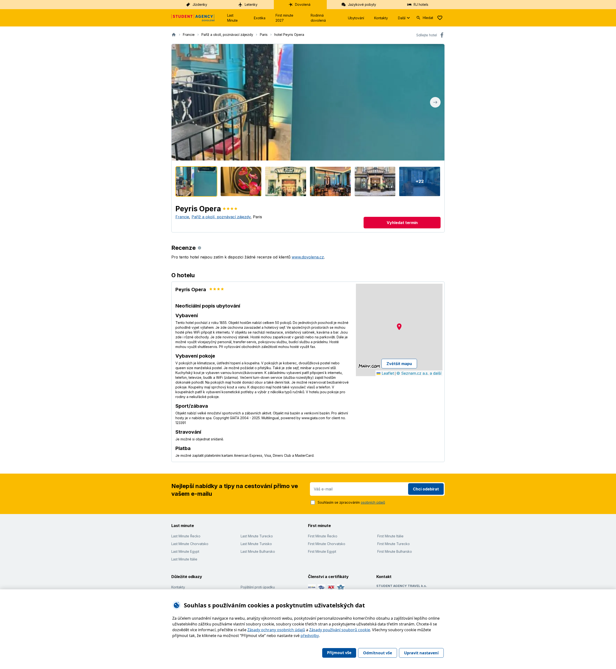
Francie (182, 216)
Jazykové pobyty (362, 4)
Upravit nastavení (421, 653)
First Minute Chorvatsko (326, 544)
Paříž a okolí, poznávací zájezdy (221, 216)
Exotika (259, 18)
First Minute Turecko (393, 544)
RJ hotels (421, 4)
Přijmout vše (339, 652)
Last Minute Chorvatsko (189, 544)
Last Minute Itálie (184, 559)
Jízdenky (199, 4)
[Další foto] (435, 102)
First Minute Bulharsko (394, 551)
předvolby (310, 635)
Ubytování (356, 18)
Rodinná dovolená (318, 17)
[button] (399, 326)
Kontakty (381, 18)
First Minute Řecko (322, 536)
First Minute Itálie (390, 536)
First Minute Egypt (322, 551)
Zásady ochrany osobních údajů (276, 629)
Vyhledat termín (402, 222)
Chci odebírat (426, 489)
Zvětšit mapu (399, 363)
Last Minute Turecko (257, 536)
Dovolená (302, 4)
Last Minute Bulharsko (258, 551)
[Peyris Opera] (196, 181)
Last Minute (232, 17)
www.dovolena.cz (308, 257)
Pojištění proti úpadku (258, 587)
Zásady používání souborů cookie (339, 629)
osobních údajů (373, 502)
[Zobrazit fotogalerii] (308, 102)
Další (401, 18)
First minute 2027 (284, 17)
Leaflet (387, 373)
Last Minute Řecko (185, 536)
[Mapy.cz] (369, 366)
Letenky (251, 4)
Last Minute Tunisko (256, 544)
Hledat (428, 18)
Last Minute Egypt (185, 551)
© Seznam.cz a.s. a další (418, 373)
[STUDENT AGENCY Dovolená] (193, 17)
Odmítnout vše (377, 653)
